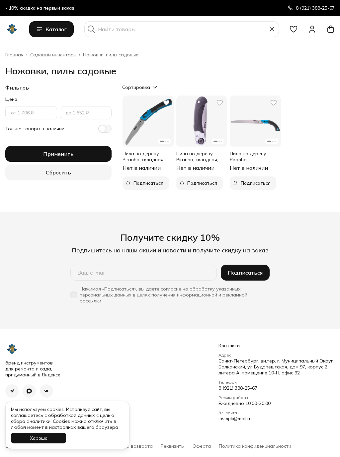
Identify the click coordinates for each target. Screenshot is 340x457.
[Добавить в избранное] (166, 103)
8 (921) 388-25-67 (237, 388)
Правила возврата (131, 446)
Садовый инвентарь (53, 55)
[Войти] (312, 29)
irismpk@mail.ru (235, 419)
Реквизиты (173, 446)
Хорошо (38, 438)
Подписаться (245, 272)
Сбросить (58, 172)
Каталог (56, 29)
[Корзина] (331, 29)
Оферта (202, 446)
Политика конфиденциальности (255, 446)
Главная (14, 55)
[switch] (105, 129)
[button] (294, 29)
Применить (58, 154)
